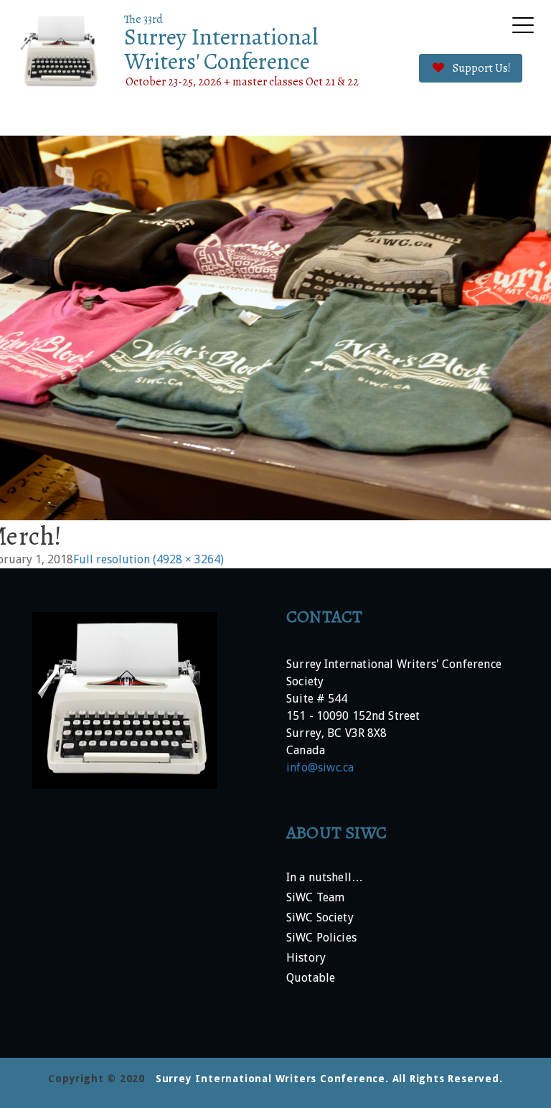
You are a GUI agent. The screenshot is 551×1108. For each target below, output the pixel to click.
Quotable (310, 978)
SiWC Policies (321, 938)
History (306, 958)
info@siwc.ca (320, 767)
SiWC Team (315, 898)
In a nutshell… (324, 878)
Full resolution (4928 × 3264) (148, 559)
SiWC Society (320, 918)
